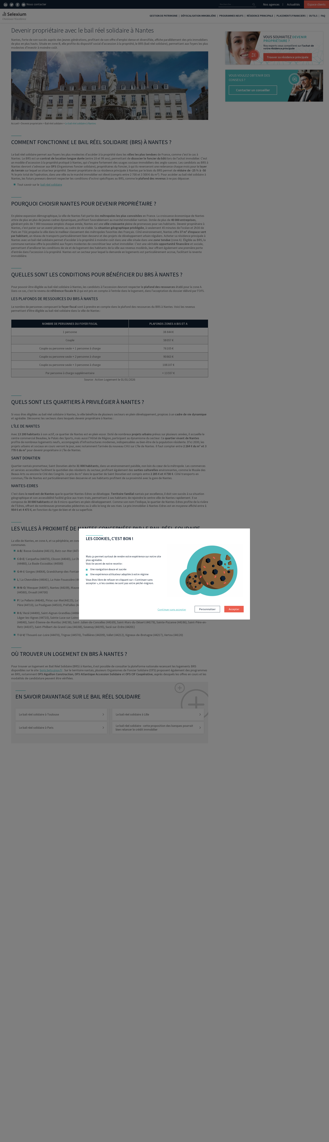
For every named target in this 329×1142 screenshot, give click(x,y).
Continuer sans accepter (172, 609)
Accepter (234, 609)
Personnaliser (207, 609)
